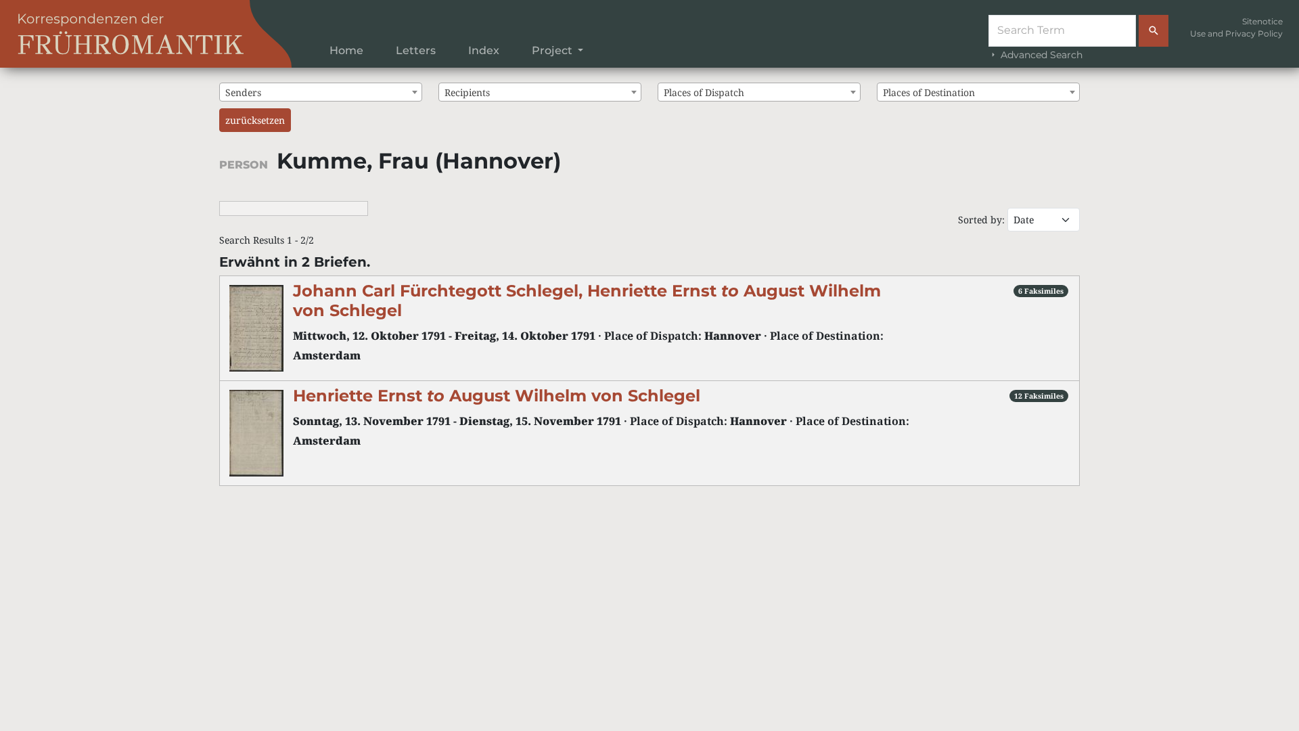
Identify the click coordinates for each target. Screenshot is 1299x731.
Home (346, 50)
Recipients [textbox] (467, 92)
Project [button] (553, 50)
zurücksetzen (255, 120)
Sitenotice (1262, 21)
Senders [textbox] (243, 92)
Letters (416, 50)
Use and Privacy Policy (1236, 33)
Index (483, 50)
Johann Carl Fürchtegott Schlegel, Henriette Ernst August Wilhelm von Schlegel (587, 300)
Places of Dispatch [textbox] (704, 92)
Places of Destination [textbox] (929, 92)
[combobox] (320, 92)
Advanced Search (1040, 55)
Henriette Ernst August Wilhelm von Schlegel (496, 395)
